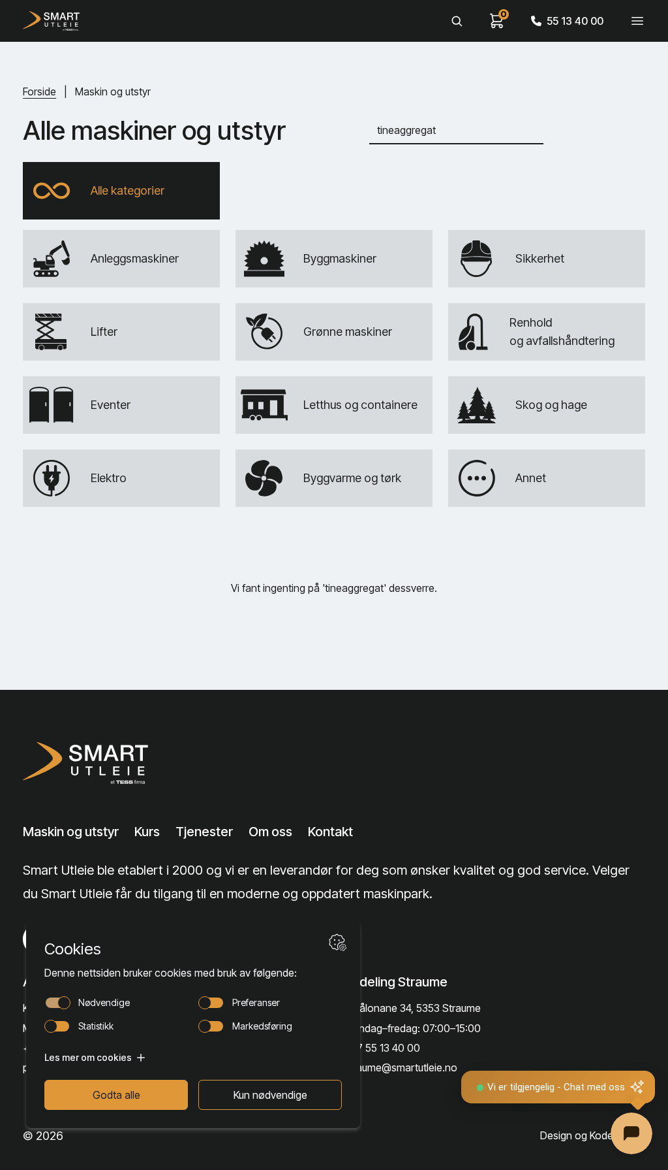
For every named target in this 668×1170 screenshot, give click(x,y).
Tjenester (204, 831)
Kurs (147, 831)
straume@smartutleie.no (400, 1067)
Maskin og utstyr (71, 831)
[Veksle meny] (637, 21)
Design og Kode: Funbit (592, 1135)
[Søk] (456, 21)
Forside (39, 91)
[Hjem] (51, 20)
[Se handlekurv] (497, 21)
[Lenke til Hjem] (89, 763)
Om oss (270, 831)
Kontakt (330, 831)
